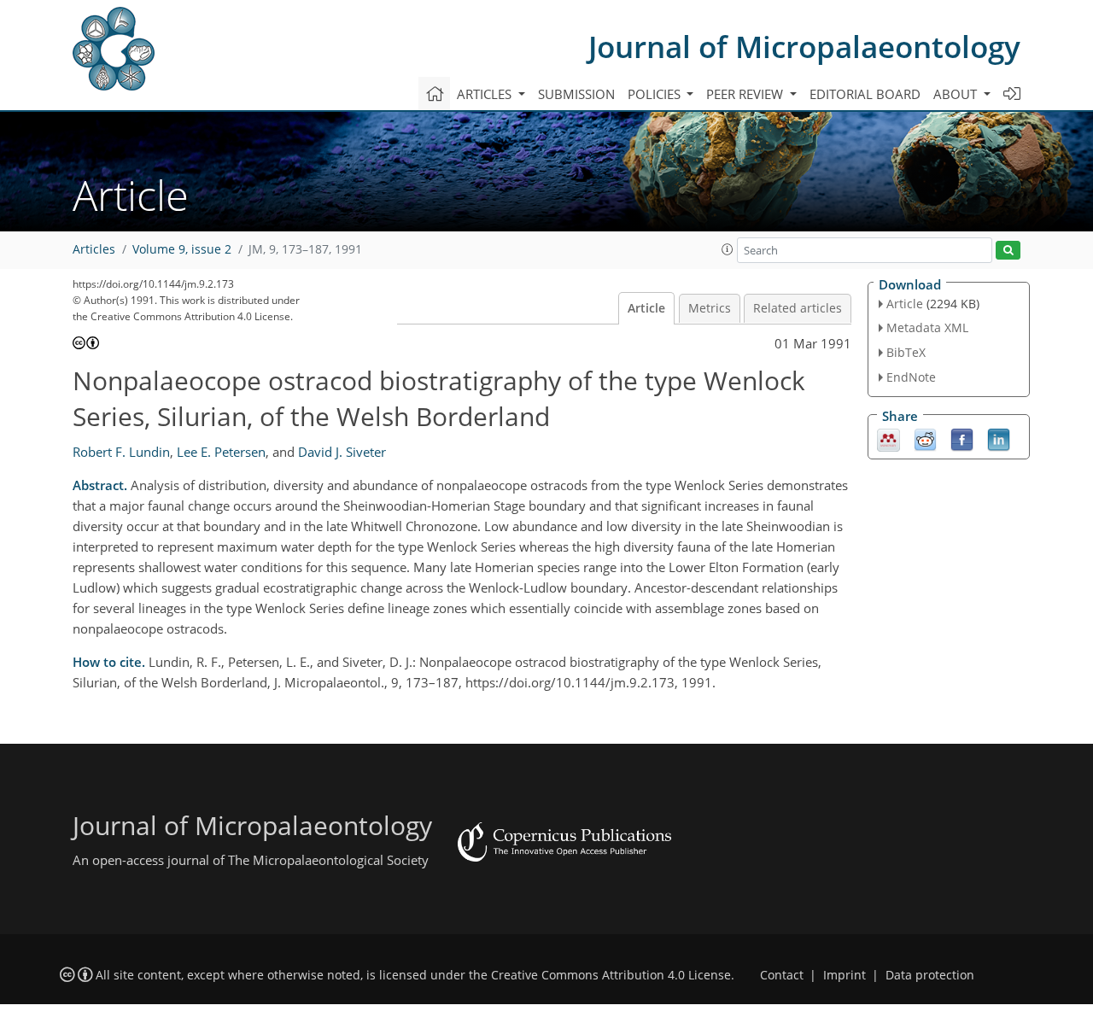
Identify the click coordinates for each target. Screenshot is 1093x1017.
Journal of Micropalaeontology (804, 46)
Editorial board (865, 93)
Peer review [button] (746, 93)
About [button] (956, 93)
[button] (728, 249)
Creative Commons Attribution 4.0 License (611, 975)
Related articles (797, 308)
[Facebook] (961, 438)
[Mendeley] (888, 438)
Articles (94, 249)
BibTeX (906, 352)
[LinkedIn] (998, 438)
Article (646, 308)
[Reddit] (925, 438)
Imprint (844, 975)
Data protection (930, 975)
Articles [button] (486, 93)
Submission (576, 93)
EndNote (911, 377)
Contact (782, 975)
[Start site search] (1008, 250)
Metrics (709, 308)
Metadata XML (927, 327)
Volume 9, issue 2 (181, 249)
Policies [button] (656, 93)
